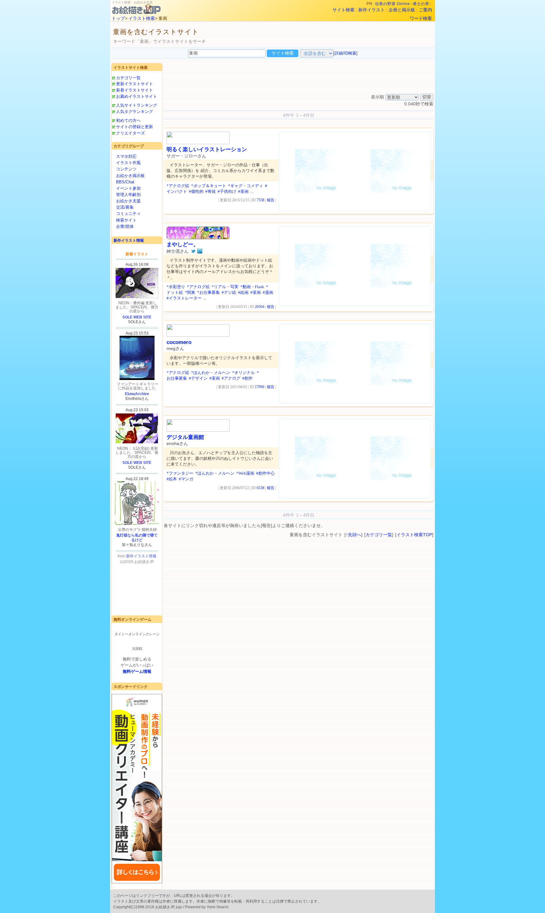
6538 (260, 488)
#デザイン (198, 378)
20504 (259, 307)
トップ (118, 18)
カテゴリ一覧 (128, 77)
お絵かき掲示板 (130, 175)
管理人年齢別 (128, 194)
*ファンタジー (180, 473)
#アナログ (231, 378)
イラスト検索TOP (414, 534)
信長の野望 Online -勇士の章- (403, 4)
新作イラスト (371, 9)
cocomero (179, 342)
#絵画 (243, 292)
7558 (260, 200)
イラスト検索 (141, 18)
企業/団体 (125, 226)
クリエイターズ (130, 133)
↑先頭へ (353, 534)
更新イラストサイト (134, 83)
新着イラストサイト (134, 90)
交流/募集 (125, 207)
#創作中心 (265, 473)
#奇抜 (210, 191)
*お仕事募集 (208, 292)
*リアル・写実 (225, 286)
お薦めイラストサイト (136, 96)
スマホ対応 (126, 156)
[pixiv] (199, 251)
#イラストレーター (184, 298)
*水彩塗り (176, 286)
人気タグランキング (134, 111)
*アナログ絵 (178, 185)
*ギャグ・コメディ (245, 185)
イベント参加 (128, 188)
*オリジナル (243, 372)
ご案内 (425, 9)
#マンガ (186, 479)
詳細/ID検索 (345, 53)
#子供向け (227, 191)
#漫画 (268, 292)
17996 (259, 387)
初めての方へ (128, 120)
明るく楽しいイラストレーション (207, 149)
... (251, 191)
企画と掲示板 (402, 9)
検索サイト (126, 220)
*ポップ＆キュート (208, 185)
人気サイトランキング (136, 105)
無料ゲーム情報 (137, 671)
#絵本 (172, 479)
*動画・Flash (252, 286)
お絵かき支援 (128, 201)
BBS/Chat (125, 182)
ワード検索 (421, 18)
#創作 (247, 378)
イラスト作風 (128, 162)
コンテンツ (126, 169)
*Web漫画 (245, 473)
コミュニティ (128, 213)
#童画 (243, 191)
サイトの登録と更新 (134, 126)
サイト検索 (343, 9)
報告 (270, 200)
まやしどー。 (183, 244)
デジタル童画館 (185, 437)
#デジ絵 (229, 292)
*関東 (190, 292)
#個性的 (196, 191)
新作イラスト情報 (129, 240)
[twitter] (193, 251)
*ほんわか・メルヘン (210, 372)
